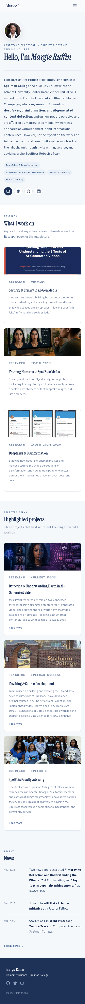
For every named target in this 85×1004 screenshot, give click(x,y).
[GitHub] (28, 191)
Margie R (13, 6)
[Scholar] (15, 984)
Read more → (17, 628)
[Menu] (75, 6)
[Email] (8, 191)
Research (10, 236)
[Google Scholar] (18, 191)
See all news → (13, 946)
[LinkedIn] (39, 191)
